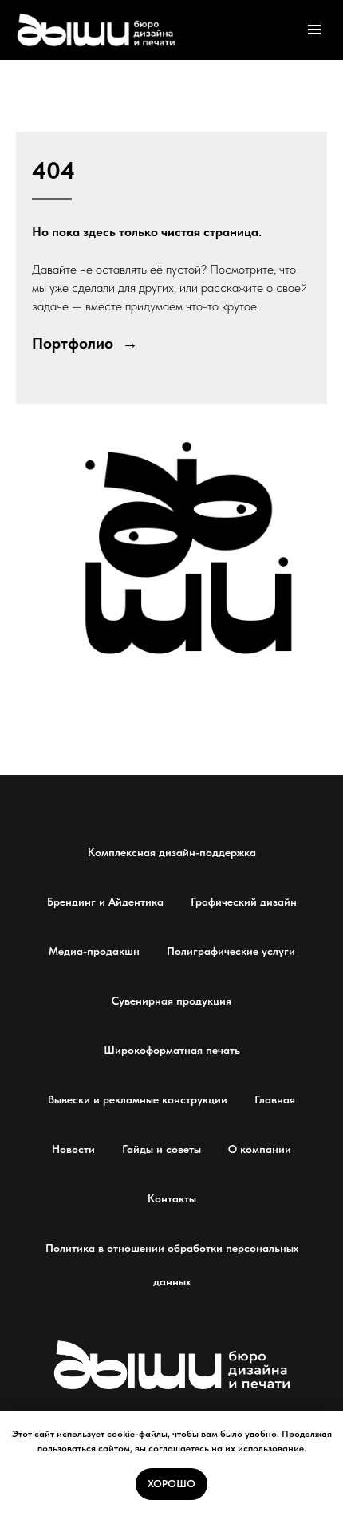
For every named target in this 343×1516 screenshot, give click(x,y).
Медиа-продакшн (94, 951)
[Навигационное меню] (314, 29)
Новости (73, 1149)
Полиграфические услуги (231, 951)
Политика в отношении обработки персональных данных (171, 1265)
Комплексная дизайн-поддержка (172, 852)
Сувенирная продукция (171, 1000)
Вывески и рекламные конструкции (137, 1099)
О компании (259, 1149)
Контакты (172, 1198)
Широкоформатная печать (172, 1050)
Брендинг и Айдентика (105, 901)
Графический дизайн (244, 901)
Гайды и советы (161, 1149)
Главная (274, 1099)
